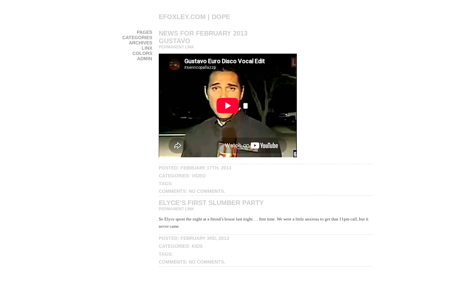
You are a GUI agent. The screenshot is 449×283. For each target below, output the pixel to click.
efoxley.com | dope (194, 16)
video (199, 175)
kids (197, 246)
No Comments (206, 191)
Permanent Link (176, 47)
